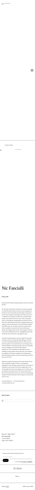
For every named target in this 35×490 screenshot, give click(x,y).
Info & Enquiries (17, 468)
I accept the (24, 461)
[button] (31, 70)
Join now (6, 460)
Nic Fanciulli (6, 436)
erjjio (7, 486)
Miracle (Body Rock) (8, 434)
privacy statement (27, 461)
